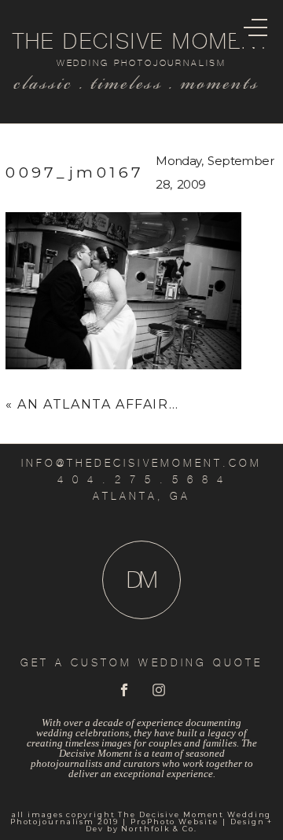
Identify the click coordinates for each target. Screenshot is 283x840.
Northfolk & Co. (159, 828)
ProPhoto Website (174, 821)
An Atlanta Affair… (97, 404)
